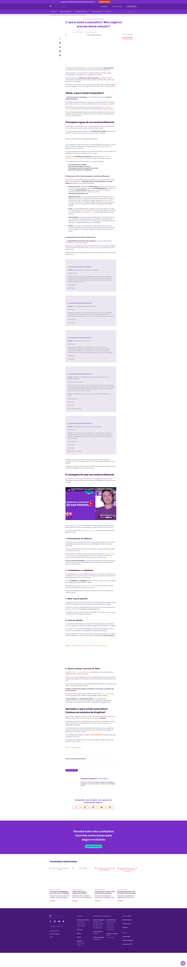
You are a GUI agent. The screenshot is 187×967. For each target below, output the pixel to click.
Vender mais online (81, 923)
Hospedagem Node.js (97, 925)
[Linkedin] (55, 921)
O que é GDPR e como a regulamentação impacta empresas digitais (79, 893)
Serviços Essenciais (111, 919)
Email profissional (110, 927)
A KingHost (124, 927)
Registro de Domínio (111, 921)
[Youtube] (59, 921)
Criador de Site (110, 923)
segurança (107, 200)
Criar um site (80, 929)
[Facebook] (63, 921)
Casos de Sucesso (126, 923)
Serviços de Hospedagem (99, 919)
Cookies (51, 937)
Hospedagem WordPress (98, 923)
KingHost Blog (53, 15)
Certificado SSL (110, 925)
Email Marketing (96, 939)
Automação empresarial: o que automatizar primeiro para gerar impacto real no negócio (126, 893)
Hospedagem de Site (97, 921)
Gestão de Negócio (81, 925)
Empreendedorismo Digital (83, 919)
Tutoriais (79, 937)
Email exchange (110, 929)
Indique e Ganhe (110, 937)
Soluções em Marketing (98, 937)
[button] (54, 11)
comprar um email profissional (79, 672)
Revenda (108, 935)
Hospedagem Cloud (97, 927)
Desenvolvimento (81, 943)
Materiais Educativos (127, 919)
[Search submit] (136, 11)
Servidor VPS (96, 933)
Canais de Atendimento (127, 940)
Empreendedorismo (99, 18)
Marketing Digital (80, 921)
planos (91, 212)
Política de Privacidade (55, 933)
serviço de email (90, 530)
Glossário (79, 933)
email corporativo (110, 84)
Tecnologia (79, 941)
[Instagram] (50, 921)
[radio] (90, 759)
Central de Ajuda (126, 936)
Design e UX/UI (80, 944)
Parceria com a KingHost (112, 933)
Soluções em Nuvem (97, 931)
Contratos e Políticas (54, 930)
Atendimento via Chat (127, 944)
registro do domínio (88, 585)
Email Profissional (88, 18)
